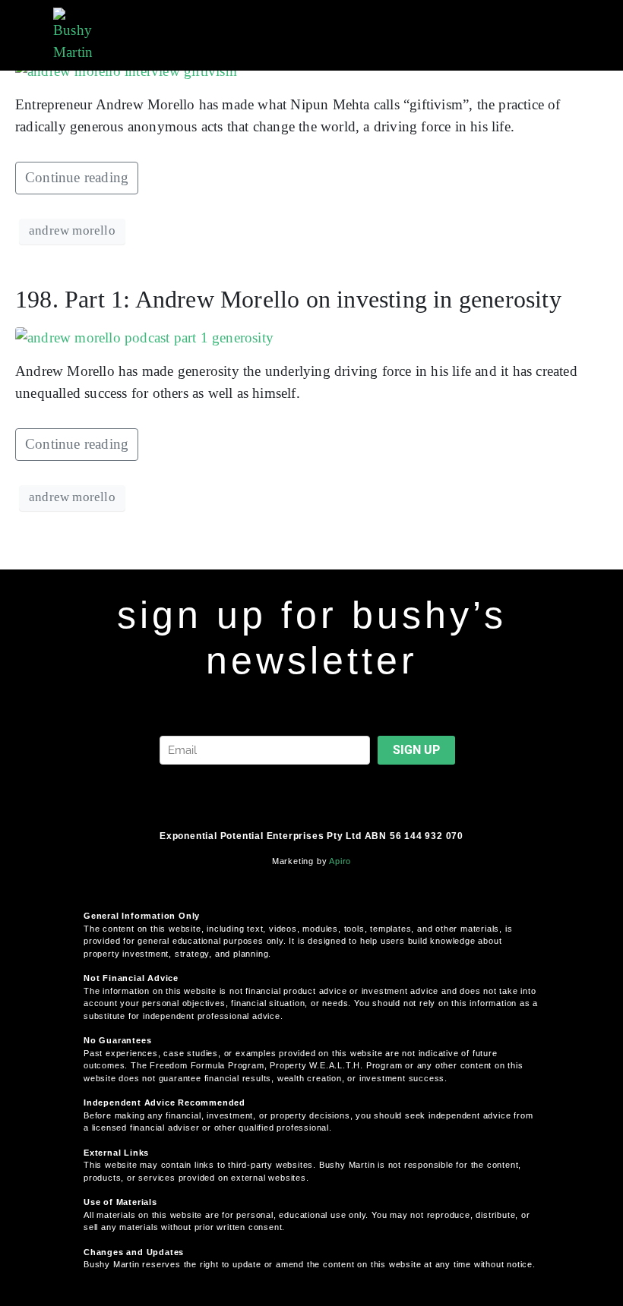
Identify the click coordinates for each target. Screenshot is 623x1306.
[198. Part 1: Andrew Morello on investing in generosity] (144, 336)
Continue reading (76, 177)
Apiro (340, 861)
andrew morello (72, 230)
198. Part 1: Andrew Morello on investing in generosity (288, 299)
